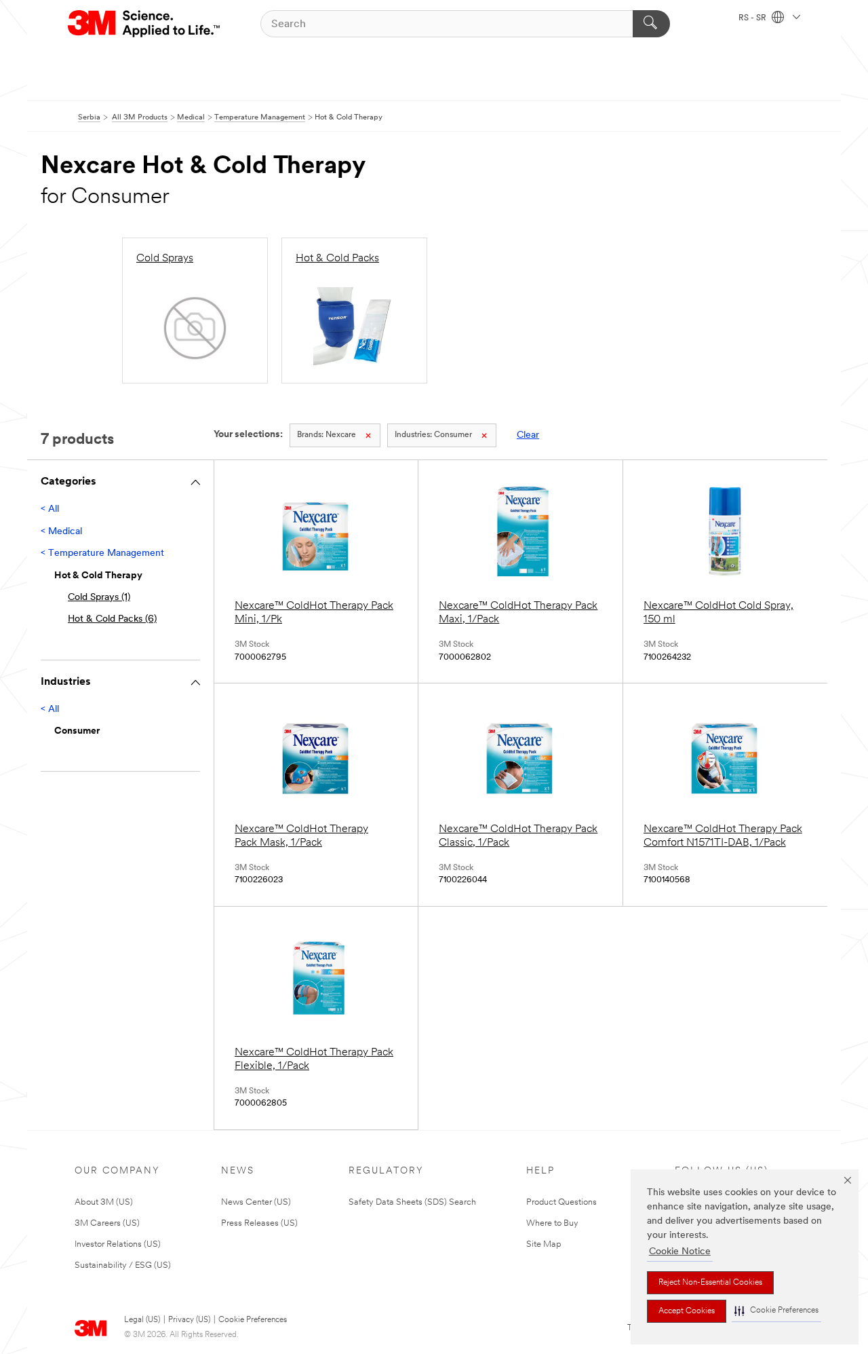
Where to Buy (552, 1223)
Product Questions (561, 1202)
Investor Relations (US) (118, 1244)
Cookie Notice (680, 1252)
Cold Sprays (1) (99, 598)
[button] (776, 1311)
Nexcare (326, 435)
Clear (528, 435)
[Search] (651, 23)
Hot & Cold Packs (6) (112, 619)
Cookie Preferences (252, 1320)
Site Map (543, 1244)
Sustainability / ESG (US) (123, 1265)
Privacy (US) (189, 1320)
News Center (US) (256, 1202)
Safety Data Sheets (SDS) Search (412, 1202)
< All (50, 509)
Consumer (433, 435)
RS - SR (753, 18)
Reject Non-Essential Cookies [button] (710, 1283)
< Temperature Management (102, 553)
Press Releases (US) (259, 1223)
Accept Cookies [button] (686, 1311)
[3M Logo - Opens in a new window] (145, 23)
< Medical (61, 532)
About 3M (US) (104, 1202)
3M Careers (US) (107, 1223)
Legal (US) (142, 1320)
